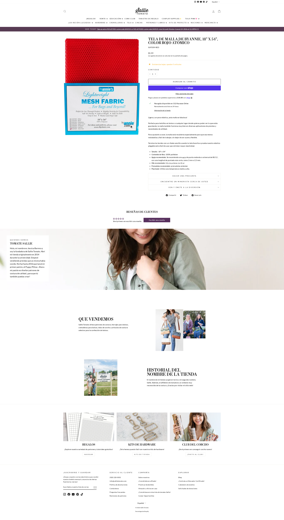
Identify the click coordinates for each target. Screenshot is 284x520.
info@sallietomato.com (118, 481)
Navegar (88, 454)
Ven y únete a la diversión (184, 187)
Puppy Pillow (31, 267)
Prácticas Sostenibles (146, 485)
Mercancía (210, 23)
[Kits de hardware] (142, 427)
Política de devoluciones (118, 485)
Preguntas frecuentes (117, 492)
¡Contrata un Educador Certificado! (191, 481)
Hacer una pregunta (184, 176)
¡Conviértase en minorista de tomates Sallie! (154, 492)
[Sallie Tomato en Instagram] (64, 494)
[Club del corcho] (195, 427)
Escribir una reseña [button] (157, 220)
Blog (180, 477)
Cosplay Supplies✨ (171, 19)
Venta (103, 19)
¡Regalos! (91, 19)
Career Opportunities (146, 496)
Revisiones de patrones (118, 496)
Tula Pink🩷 (191, 19)
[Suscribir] (95, 487)
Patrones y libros (155, 23)
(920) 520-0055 (115, 477)
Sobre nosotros (144, 477)
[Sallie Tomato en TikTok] (82, 494)
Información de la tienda (162, 110)
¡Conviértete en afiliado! (147, 481)
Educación (115, 19)
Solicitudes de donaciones (187, 488)
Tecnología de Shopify (142, 511)
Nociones (196, 23)
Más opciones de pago (184, 94)
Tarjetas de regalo (149, 19)
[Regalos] (88, 427)
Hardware (100, 23)
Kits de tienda (142, 454)
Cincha (139, 23)
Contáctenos (114, 488)
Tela (129, 23)
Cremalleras (116, 23)
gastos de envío (156, 56)
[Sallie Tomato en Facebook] (69, 494)
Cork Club (130, 19)
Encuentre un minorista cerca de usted (184, 181)
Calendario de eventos (186, 485)
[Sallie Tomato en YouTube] (73, 494)
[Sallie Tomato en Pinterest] (77, 494)
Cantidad (153, 70)
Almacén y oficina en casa (147, 488)
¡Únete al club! (195, 454)
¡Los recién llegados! (79, 23)
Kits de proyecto (178, 23)
